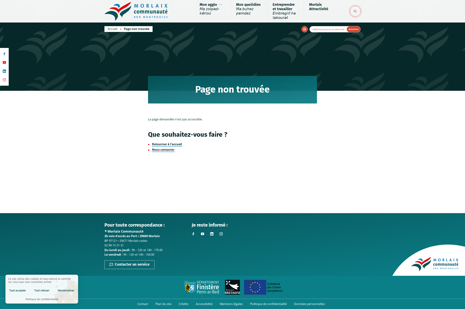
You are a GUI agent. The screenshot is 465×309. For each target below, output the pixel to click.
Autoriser (354, 29)
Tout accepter (17, 290)
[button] (305, 29)
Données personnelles (309, 303)
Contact (143, 303)
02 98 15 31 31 (114, 245)
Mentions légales (231, 303)
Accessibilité (204, 303)
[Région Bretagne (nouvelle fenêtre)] (232, 287)
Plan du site (163, 303)
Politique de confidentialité (268, 303)
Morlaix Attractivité (318, 7)
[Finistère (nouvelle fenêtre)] (202, 287)
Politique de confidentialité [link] (41, 299)
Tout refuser (41, 290)
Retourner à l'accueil (167, 144)
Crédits (184, 303)
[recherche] (355, 11)
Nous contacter (163, 150)
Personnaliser (66, 290)
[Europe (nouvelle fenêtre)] (263, 287)
